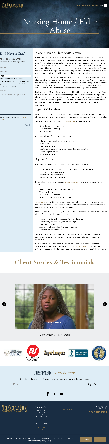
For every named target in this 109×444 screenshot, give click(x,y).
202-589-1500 (41, 429)
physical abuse (70, 121)
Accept (86, 439)
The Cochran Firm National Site (68, 406)
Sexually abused (40, 202)
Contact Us (41, 407)
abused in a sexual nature (73, 182)
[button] (4, 304)
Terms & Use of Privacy (68, 409)
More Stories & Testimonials (54, 335)
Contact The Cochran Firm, (81, 246)
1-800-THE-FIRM (41, 427)
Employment (67, 407)
